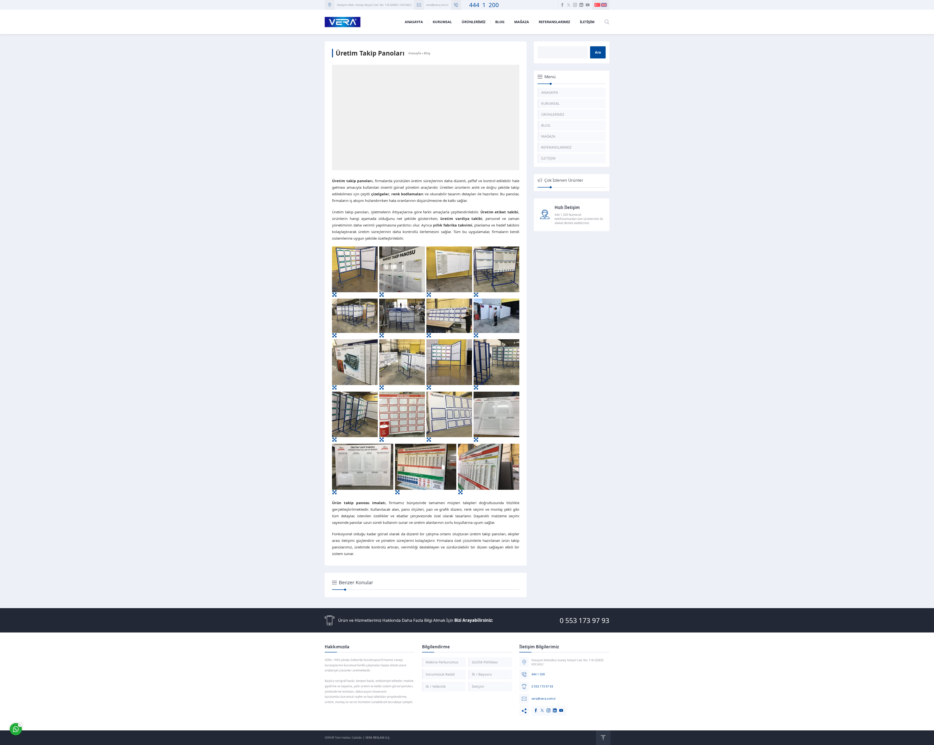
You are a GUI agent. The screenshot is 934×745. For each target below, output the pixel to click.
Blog (427, 53)
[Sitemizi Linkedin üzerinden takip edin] (581, 5)
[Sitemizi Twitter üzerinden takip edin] (569, 5)
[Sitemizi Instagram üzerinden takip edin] (575, 5)
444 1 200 (481, 5)
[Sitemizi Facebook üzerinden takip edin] (562, 5)
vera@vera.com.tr (437, 5)
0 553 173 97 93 (584, 620)
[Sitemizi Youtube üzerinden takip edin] (588, 5)
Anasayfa (414, 53)
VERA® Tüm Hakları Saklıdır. (343, 738)
